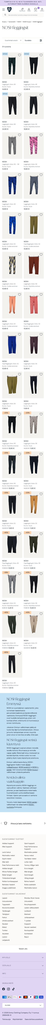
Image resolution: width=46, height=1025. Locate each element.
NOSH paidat (32, 802)
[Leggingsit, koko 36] (34, 105)
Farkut (4, 917)
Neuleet (5, 924)
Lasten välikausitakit (31, 908)
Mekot (4, 927)
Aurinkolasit (28, 934)
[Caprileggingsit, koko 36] (12, 544)
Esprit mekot (6, 859)
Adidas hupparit (8, 843)
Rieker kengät (7, 875)
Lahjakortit (6, 940)
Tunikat (4, 930)
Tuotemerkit (12, 22)
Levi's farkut (6, 852)
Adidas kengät (7, 868)
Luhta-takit (28, 862)
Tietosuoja (6, 1019)
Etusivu (4, 22)
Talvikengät (6, 911)
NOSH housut (27, 22)
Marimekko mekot (8, 855)
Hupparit (27, 924)
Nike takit (5, 862)
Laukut (4, 937)
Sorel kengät (28, 875)
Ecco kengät (28, 868)
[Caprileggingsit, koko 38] (34, 544)
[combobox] (23, 15)
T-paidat (27, 921)
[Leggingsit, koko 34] (34, 345)
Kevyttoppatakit (30, 904)
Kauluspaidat (29, 930)
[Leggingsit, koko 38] (12, 65)
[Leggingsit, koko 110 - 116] (12, 145)
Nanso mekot (29, 855)
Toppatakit (6, 904)
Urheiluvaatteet (7, 921)
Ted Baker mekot (30, 859)
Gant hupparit (29, 843)
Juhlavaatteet (29, 917)
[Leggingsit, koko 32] (12, 225)
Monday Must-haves (31, 898)
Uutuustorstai (7, 901)
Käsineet (27, 914)
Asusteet (5, 934)
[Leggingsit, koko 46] (34, 65)
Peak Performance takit (10, 865)
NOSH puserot (24, 767)
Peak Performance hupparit (31, 848)
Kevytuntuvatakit (8, 908)
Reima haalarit (29, 881)
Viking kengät (29, 878)
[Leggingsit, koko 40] (34, 265)
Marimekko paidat (30, 852)
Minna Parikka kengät (9, 872)
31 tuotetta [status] (6, 47)
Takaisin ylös (23, 949)
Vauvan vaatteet (30, 927)
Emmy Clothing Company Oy (20, 1013)
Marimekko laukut (30, 888)
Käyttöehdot (18, 1019)
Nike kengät (28, 872)
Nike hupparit (7, 847)
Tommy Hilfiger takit (31, 865)
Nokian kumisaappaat (10, 881)
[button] (42, 9)
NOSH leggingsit (38, 22)
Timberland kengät (9, 878)
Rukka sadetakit (30, 885)
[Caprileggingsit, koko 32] (34, 225)
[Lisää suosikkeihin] (19, 55)
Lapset (4, 898)
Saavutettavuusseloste (34, 1019)
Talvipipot (5, 914)
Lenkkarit (27, 911)
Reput (26, 937)
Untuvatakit (28, 901)
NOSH (19, 22)
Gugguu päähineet (9, 888)
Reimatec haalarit (8, 885)
